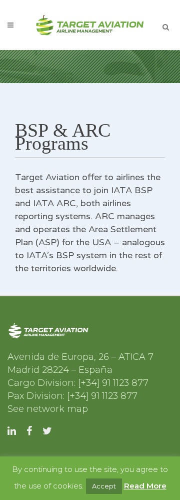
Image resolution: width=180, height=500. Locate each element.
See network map (48, 408)
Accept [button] (104, 486)
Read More (145, 485)
